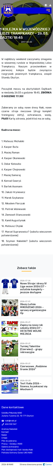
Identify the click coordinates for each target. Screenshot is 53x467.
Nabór (4, 435)
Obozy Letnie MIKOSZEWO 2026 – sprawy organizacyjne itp (33, 309)
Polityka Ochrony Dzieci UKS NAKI (16, 453)
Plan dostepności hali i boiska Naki (17, 450)
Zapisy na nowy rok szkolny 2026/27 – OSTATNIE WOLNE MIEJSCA (31, 329)
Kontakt (5, 432)
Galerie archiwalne (10, 447)
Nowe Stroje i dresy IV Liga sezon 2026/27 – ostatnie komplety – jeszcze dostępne (33, 288)
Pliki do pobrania (9, 441)
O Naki (4, 438)
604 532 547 (11, 424)
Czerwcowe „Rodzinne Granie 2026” (33, 368)
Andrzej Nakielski (9, 429)
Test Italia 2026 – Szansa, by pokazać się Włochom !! (33, 386)
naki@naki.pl (10, 421)
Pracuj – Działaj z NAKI (11, 444)
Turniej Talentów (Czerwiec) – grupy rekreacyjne (31, 349)
